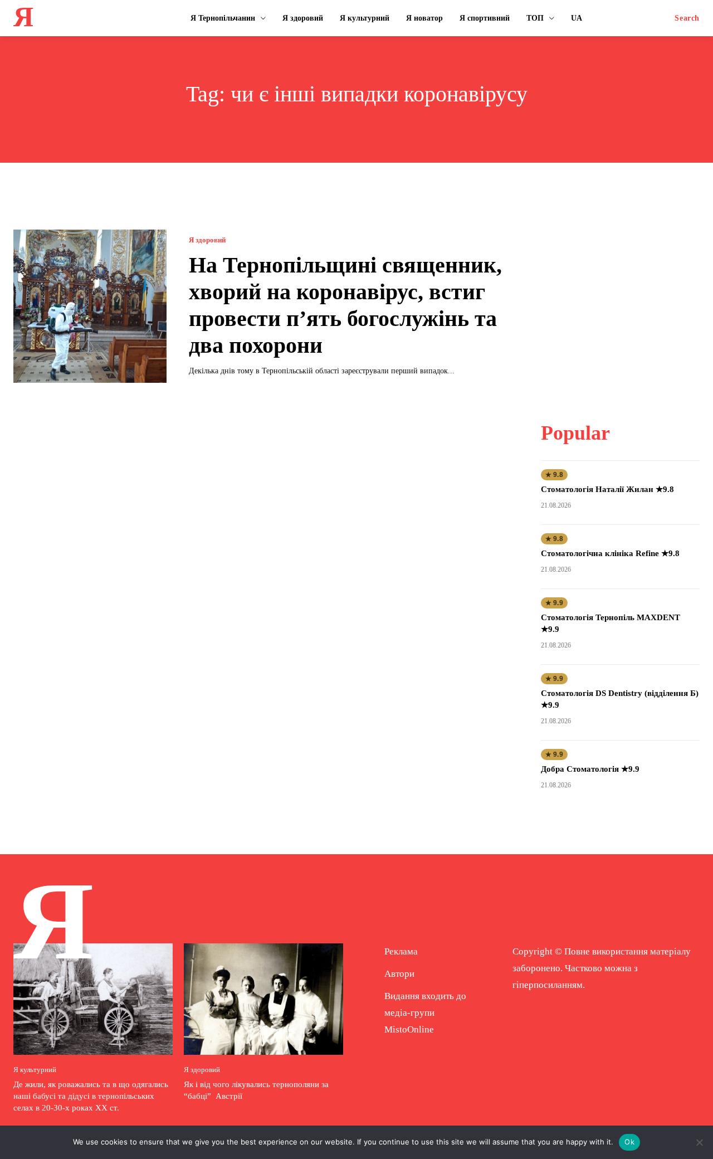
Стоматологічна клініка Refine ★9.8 (610, 553)
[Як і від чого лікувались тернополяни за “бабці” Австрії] (263, 999)
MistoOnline (409, 1029)
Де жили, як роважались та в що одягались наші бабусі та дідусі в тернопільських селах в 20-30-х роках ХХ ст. (90, 1096)
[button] (687, 18)
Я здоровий (207, 240)
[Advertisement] (624, 299)
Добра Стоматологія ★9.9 (590, 768)
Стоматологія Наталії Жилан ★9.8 (607, 489)
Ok (629, 1141)
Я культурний (34, 1069)
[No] (699, 1142)
